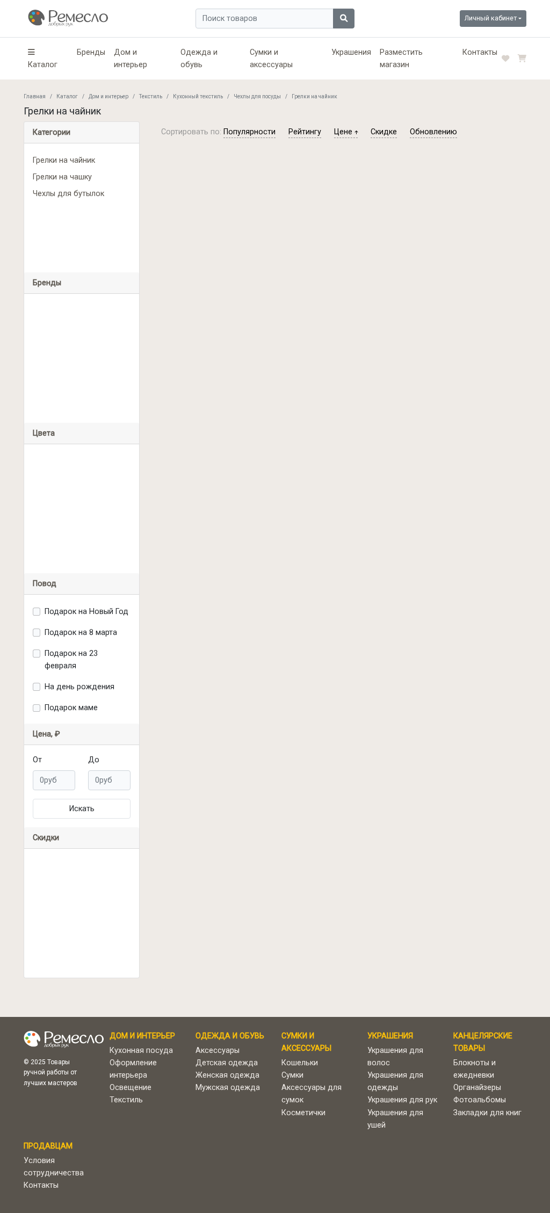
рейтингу (304, 131)
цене (344, 131)
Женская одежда (227, 1075)
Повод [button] (44, 583)
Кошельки (299, 1062)
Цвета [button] (44, 433)
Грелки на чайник (64, 160)
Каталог (67, 96)
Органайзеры (477, 1087)
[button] (48, 58)
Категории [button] (51, 132)
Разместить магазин (401, 58)
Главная (35, 96)
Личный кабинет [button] (491, 18)
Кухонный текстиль (198, 96)
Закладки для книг (487, 1112)
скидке (384, 131)
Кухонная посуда (141, 1050)
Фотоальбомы (479, 1099)
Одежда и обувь (199, 58)
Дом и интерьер (130, 58)
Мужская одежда (228, 1087)
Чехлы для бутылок (68, 193)
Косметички (303, 1112)
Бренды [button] (47, 282)
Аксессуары (218, 1050)
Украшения (351, 52)
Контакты (479, 52)
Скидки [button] (46, 837)
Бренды (91, 52)
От (37, 759)
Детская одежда (227, 1062)
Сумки (292, 1075)
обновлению (433, 131)
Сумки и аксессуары (271, 58)
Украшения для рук (402, 1099)
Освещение (130, 1087)
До (93, 759)
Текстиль (150, 96)
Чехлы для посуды (257, 96)
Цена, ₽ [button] (46, 734)
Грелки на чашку (62, 177)
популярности (249, 131)
